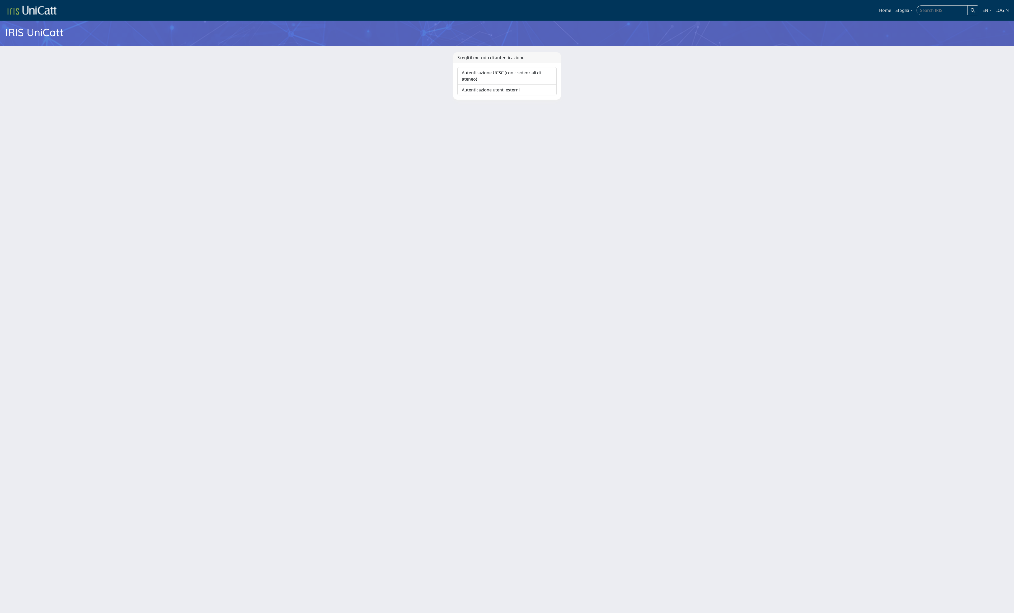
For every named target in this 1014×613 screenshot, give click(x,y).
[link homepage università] (32, 10)
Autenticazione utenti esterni (491, 90)
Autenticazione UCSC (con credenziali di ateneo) (501, 76)
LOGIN (1002, 10)
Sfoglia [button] (902, 10)
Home (885, 10)
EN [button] (985, 10)
